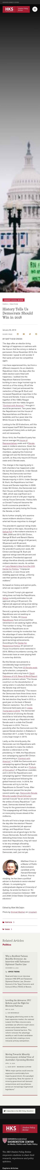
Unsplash (32, 912)
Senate (31, 443)
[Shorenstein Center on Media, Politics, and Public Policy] (20, 1141)
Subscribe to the (20, 1111)
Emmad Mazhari (18, 912)
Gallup (5, 598)
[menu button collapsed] (34, 9)
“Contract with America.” (13, 405)
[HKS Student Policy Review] (16, 9)
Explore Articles (10, 1168)
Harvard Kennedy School (11, 2)
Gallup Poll (7, 531)
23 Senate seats (30, 667)
